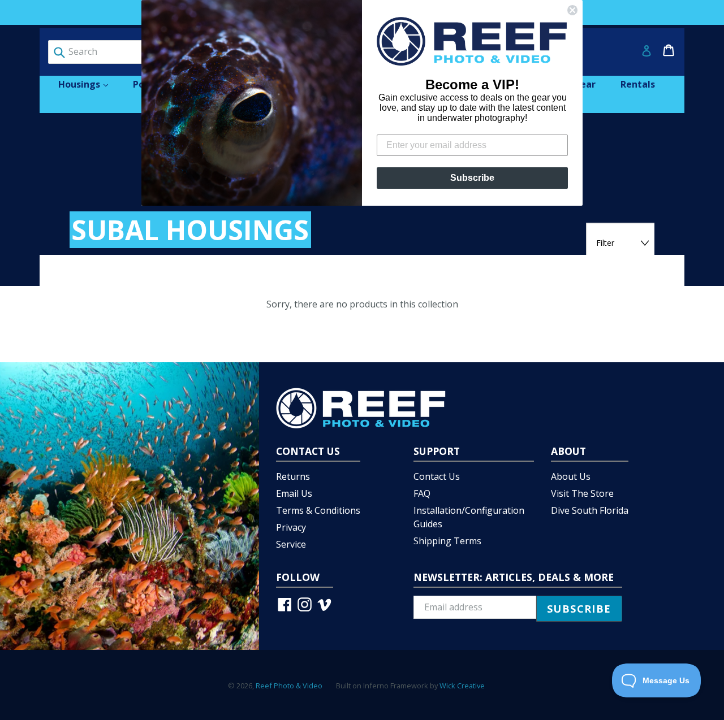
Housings (88, 83)
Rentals (637, 84)
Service (291, 544)
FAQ (421, 493)
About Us (571, 476)
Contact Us (436, 476)
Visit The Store (582, 493)
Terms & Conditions (318, 510)
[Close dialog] (572, 10)
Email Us (294, 493)
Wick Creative (462, 685)
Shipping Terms (447, 541)
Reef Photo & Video (289, 685)
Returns (293, 476)
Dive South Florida (589, 510)
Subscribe (472, 178)
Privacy (291, 527)
